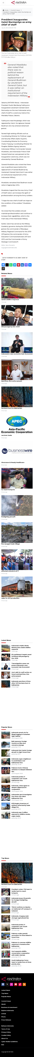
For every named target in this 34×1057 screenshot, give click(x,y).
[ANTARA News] (19, 2)
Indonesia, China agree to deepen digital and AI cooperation (20, 787)
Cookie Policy (6, 1035)
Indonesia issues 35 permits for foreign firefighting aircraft (15, 516)
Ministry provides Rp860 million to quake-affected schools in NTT (16, 570)
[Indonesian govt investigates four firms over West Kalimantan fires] (5, 797)
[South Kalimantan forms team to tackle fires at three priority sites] (5, 963)
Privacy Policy (6, 1032)
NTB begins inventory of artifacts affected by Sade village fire (21, 805)
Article (3, 1013)
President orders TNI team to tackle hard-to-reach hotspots (16, 488)
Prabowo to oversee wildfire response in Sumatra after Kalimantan (21, 944)
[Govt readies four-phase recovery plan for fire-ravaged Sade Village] (17, 532)
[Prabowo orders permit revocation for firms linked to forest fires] (5, 936)
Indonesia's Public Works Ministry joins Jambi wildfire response (15, 298)
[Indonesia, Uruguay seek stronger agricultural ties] (5, 918)
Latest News (6, 640)
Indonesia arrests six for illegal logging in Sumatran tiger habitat (21, 734)
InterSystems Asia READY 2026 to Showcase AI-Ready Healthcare (13, 461)
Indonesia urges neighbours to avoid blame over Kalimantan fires (21, 760)
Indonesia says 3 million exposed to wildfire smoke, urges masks (21, 814)
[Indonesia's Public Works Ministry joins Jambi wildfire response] (17, 288)
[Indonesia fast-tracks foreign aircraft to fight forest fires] (5, 753)
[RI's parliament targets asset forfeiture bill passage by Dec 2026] (17, 315)
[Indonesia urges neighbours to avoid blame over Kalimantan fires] (5, 761)
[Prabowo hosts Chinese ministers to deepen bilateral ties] (5, 770)
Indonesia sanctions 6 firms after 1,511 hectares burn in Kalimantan (15, 407)
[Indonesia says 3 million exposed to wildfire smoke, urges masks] (5, 815)
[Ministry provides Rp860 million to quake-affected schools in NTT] (17, 559)
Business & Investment (9, 1007)
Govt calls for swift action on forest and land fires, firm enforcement (16, 380)
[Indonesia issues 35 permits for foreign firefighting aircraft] (17, 505)
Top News (5, 858)
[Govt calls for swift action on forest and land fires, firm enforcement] (17, 369)
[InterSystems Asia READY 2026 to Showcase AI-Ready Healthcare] (17, 451)
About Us (4, 1038)
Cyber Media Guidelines (9, 1041)
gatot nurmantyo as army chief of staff (14, 258)
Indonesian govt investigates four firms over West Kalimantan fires (22, 796)
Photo (3, 1017)
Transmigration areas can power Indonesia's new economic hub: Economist (17, 353)
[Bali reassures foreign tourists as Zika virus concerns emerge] (5, 744)
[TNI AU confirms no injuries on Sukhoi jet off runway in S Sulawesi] (5, 910)
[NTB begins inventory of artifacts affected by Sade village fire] (5, 806)
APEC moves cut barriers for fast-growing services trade (16, 434)
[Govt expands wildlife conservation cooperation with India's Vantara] (5, 954)
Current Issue (15, 10)
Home (6, 10)
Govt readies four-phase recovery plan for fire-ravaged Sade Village (16, 543)
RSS (2, 1045)
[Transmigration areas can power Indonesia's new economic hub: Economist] (17, 342)
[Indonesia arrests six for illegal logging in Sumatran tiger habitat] (5, 735)
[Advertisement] (17, 620)
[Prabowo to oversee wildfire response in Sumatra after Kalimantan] (5, 945)
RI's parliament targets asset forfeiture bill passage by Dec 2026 (15, 326)
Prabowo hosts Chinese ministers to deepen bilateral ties (22, 769)
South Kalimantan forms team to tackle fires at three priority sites (21, 962)
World (3, 1004)
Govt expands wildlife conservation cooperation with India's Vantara (21, 953)
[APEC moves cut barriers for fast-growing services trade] (17, 424)
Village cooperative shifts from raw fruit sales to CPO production (16, 597)
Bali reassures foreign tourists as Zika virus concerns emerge (19, 743)
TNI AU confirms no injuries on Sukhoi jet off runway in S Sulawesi (22, 909)
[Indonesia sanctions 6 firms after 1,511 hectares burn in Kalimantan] (17, 397)
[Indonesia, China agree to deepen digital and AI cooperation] (5, 788)
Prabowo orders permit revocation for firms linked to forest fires (22, 935)
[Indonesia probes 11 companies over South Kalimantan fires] (5, 779)
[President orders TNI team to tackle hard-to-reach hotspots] (17, 478)
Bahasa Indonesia (7, 1026)
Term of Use (5, 1029)
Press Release (6, 1020)
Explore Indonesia (7, 1010)
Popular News (6, 727)
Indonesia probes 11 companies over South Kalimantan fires (19, 778)
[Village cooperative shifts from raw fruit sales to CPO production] (17, 587)
